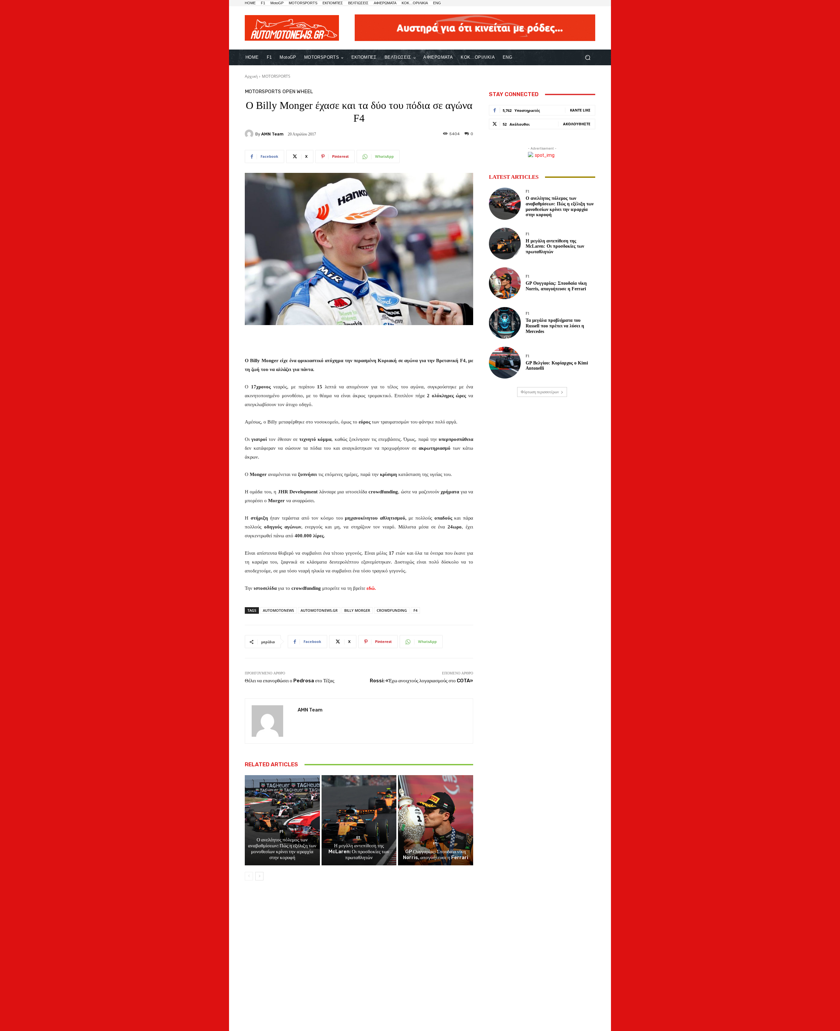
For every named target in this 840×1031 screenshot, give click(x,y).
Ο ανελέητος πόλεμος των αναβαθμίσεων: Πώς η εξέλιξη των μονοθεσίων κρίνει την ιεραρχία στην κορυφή (282, 848)
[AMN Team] (250, 134)
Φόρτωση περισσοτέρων (540, 392)
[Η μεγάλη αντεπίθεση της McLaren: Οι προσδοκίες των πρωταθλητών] (359, 820)
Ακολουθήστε (576, 123)
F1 (281, 832)
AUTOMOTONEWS (278, 610)
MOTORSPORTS (276, 76)
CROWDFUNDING (392, 610)
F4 (415, 610)
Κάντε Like (580, 110)
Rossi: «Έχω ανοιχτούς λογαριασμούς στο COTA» (421, 681)
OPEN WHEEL (298, 91)
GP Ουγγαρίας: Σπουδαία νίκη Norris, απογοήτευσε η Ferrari (435, 854)
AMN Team (272, 134)
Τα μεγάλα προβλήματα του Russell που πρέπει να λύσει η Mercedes (555, 326)
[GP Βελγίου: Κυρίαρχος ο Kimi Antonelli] (505, 363)
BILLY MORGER (357, 610)
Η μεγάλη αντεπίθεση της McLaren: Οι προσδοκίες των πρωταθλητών (358, 851)
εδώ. (371, 588)
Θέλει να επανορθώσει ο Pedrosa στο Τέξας (289, 681)
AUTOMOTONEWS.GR (319, 610)
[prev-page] (249, 876)
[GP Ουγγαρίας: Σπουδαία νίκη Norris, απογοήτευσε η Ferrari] (435, 820)
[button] (587, 57)
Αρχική (251, 76)
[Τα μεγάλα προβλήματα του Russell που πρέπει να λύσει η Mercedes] (505, 323)
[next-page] (259, 876)
